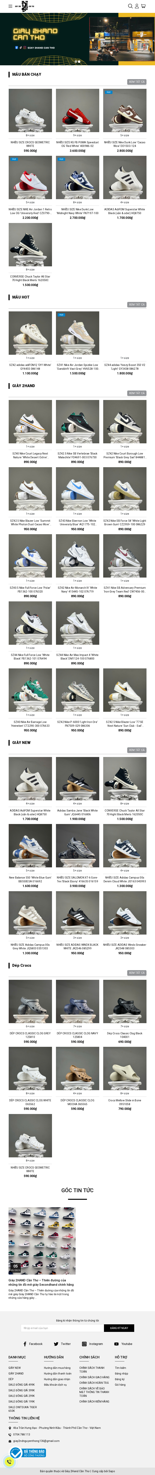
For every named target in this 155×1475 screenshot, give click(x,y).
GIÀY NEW (21, 742)
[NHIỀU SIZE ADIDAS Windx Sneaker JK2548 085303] (124, 913)
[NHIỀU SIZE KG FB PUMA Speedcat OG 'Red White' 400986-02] (77, 110)
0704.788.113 (21, 1434)
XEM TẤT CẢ (137, 81)
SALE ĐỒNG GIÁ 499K (22, 1384)
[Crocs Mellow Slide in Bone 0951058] (124, 1068)
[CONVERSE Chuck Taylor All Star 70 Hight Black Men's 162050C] (30, 244)
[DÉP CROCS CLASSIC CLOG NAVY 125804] (77, 1001)
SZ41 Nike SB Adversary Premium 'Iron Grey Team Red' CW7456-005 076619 (125, 591)
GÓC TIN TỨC (77, 1190)
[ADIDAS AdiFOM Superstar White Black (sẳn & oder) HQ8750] (124, 177)
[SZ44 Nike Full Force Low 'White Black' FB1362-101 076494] (30, 623)
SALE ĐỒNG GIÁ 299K (22, 1395)
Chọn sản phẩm (30, 128)
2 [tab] (79, 61)
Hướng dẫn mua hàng (57, 1367)
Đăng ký (120, 1379)
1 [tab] (76, 61)
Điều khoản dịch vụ (55, 1384)
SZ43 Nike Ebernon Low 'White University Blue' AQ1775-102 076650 (77, 524)
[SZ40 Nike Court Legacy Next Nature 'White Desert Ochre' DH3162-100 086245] (30, 421)
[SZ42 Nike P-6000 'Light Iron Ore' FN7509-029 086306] (77, 690)
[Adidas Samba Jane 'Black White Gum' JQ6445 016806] (77, 778)
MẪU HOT (20, 297)
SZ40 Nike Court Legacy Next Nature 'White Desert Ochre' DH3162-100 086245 (30, 457)
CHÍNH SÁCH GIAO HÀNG (94, 1377)
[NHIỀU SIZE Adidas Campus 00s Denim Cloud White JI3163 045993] (124, 845)
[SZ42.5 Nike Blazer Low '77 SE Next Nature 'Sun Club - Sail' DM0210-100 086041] (124, 690)
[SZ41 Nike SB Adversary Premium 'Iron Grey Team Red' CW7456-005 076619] (124, 556)
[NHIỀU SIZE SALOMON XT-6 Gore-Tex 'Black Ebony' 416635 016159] (77, 845)
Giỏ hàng (120, 1384)
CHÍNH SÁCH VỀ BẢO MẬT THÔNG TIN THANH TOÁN (94, 1392)
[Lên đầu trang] (149, 1029)
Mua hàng (30, 351)
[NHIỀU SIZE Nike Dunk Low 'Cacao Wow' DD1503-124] (124, 110)
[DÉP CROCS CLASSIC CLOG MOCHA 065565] (77, 1068)
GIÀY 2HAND (23, 386)
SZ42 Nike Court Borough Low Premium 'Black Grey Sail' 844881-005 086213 (125, 457)
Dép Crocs (21, 965)
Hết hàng (124, 507)
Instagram (95, 1344)
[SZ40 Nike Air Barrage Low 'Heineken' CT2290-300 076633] (30, 690)
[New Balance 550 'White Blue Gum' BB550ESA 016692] (30, 845)
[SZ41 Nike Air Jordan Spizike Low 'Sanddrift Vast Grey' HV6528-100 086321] (77, 333)
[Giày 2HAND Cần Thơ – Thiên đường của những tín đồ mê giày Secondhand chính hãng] (42, 1241)
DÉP (11, 1379)
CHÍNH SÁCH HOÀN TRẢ (94, 1382)
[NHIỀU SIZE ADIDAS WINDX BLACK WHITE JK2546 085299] (77, 913)
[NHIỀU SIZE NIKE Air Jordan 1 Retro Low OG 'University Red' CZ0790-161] (30, 177)
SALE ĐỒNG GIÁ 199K (22, 1401)
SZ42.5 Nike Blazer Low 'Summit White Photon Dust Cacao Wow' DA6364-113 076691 (30, 524)
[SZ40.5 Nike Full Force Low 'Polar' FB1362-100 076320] (30, 556)
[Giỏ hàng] (143, 5)
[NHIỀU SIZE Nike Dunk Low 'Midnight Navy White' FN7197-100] (77, 177)
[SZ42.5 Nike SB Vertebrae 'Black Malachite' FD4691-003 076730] (77, 421)
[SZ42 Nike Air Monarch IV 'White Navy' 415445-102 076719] (77, 556)
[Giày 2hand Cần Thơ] (26, 6)
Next (148, 345)
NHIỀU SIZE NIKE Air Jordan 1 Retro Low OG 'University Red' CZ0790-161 (30, 213)
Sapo (111, 1471)
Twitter (65, 1344)
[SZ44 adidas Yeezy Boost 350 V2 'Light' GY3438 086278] (124, 333)
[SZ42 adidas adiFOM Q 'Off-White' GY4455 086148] (30, 333)
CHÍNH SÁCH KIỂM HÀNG (94, 1401)
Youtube (126, 1344)
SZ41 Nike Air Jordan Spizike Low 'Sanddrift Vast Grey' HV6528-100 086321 (77, 368)
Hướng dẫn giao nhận (57, 1379)
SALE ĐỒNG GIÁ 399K (22, 1390)
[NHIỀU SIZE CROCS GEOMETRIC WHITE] (30, 110)
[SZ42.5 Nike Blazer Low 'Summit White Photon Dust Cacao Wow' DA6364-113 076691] (30, 489)
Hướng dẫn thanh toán (58, 1373)
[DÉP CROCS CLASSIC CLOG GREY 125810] (30, 1001)
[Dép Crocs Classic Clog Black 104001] (124, 1001)
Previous (7, 345)
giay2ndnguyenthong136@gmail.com (36, 1440)
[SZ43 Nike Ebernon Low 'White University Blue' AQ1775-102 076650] (77, 489)
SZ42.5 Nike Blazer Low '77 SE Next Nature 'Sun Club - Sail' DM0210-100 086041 (124, 725)
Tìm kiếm (120, 1367)
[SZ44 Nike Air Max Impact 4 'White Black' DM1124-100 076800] (77, 623)
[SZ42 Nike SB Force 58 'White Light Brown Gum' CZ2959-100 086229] (124, 489)
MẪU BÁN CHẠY (26, 74)
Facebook (36, 1344)
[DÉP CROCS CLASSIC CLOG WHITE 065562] (30, 1068)
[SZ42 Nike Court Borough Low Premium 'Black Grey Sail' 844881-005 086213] (124, 421)
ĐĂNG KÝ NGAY (119, 1328)
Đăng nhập (121, 1373)
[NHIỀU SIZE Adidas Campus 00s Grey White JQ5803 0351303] (30, 913)
